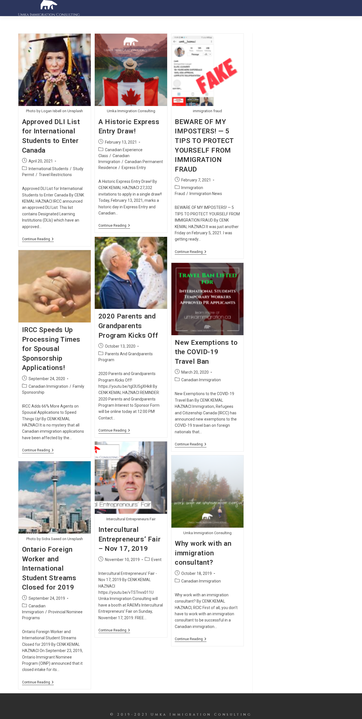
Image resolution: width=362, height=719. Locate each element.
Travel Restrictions (55, 174)
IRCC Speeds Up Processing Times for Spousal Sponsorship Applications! (51, 349)
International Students (48, 168)
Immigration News (205, 193)
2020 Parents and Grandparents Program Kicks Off (128, 325)
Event (156, 559)
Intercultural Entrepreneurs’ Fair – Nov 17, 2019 (129, 539)
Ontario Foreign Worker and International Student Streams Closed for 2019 (49, 568)
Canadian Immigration (48, 386)
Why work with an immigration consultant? (203, 553)
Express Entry (134, 167)
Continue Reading (38, 239)
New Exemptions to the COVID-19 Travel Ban (206, 352)
